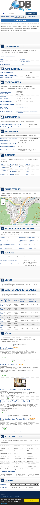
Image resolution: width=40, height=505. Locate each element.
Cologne (2, 167)
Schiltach (13, 30)
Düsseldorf (3, 170)
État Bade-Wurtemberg (27, 23)
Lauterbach (22, 240)
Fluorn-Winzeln (4, 241)
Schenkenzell (20, 20)
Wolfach (21, 245)
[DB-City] (20, 10)
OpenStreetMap (28, 224)
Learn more (4, 503)
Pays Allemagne (17, 23)
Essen (27, 171)
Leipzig (27, 174)
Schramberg (32, 240)
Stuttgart (28, 166)
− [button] (3, 203)
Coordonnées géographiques (7, 28)
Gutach (31, 248)
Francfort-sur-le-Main (16, 166)
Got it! (31, 500)
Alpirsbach (17, 30)
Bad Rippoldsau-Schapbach (7, 244)
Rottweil (22, 64)
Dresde (12, 174)
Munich (28, 164)
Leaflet (14, 224)
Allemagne (22, 59)
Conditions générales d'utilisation (11, 496)
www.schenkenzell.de (22, 107)
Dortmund (13, 171)
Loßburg (21, 248)
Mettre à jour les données (8, 56)
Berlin (1, 164)
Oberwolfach (3, 248)
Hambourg (13, 164)
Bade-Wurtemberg (25, 61)
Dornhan (31, 245)
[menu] (5, 14)
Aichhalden (23, 30)
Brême (2, 174)
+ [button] (3, 200)
